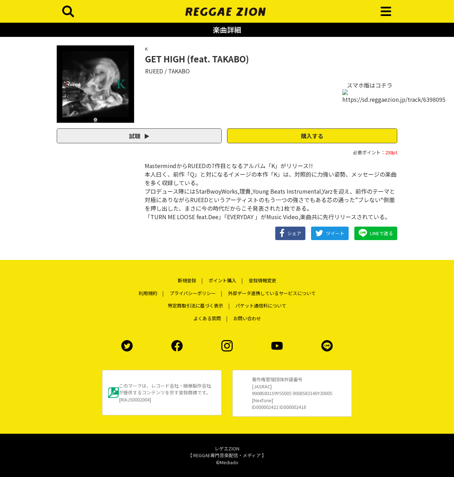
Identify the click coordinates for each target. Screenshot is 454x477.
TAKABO (179, 71)
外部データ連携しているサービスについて (272, 293)
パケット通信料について (261, 305)
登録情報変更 (262, 280)
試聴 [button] (135, 136)
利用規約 (148, 293)
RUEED (154, 71)
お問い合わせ (247, 318)
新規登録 (187, 280)
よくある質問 (207, 318)
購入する (312, 136)
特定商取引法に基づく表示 (195, 305)
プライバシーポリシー (193, 293)
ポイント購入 (222, 280)
